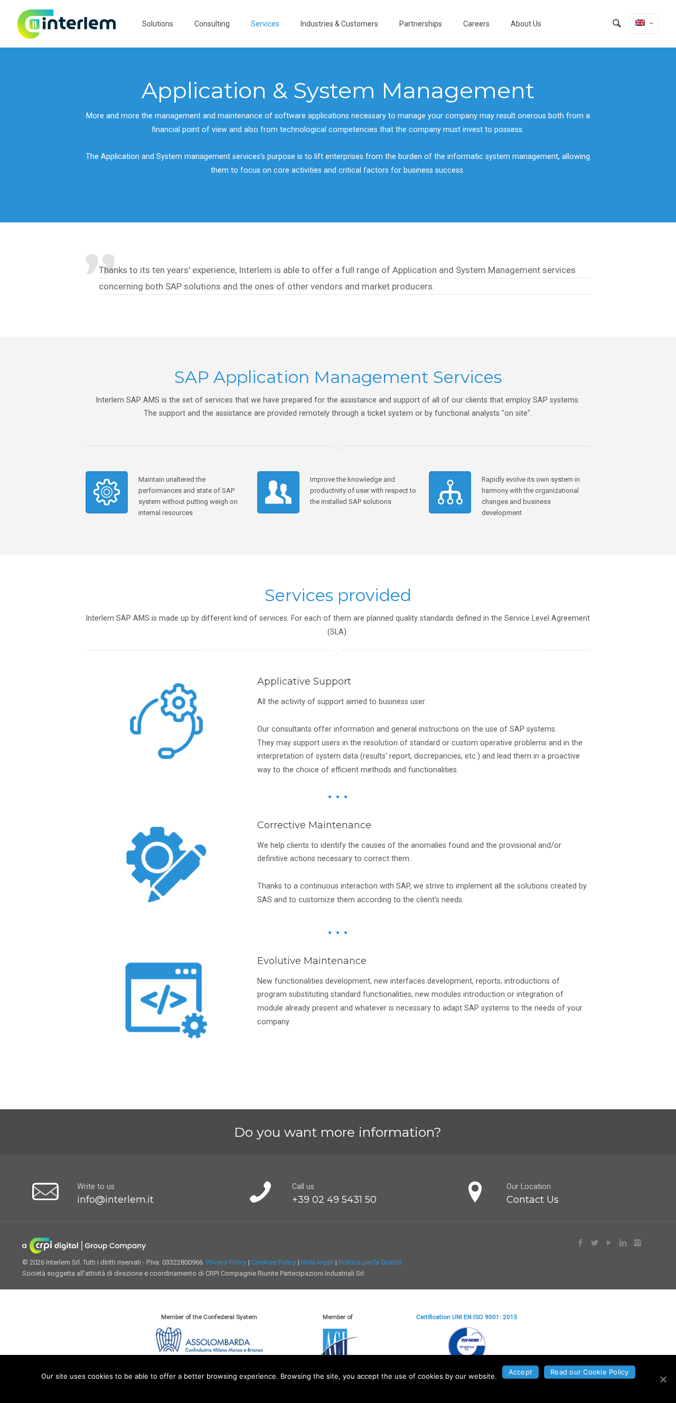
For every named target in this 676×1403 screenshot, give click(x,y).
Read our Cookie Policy (589, 1372)
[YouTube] (609, 1243)
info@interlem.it (115, 1199)
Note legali (317, 1262)
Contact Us (532, 1199)
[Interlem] (66, 24)
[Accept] (663, 1379)
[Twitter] (594, 1243)
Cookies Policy (273, 1262)
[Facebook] (580, 1243)
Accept (521, 1372)
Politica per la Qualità (370, 1262)
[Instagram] (637, 1243)
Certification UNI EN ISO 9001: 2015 (467, 1317)
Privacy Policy (226, 1262)
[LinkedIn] (623, 1243)
